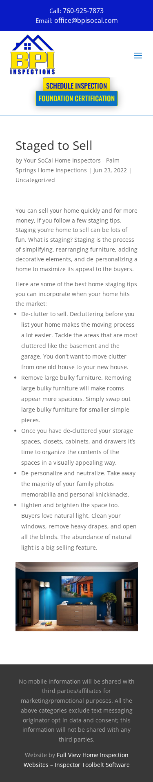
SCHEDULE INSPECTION (76, 85)
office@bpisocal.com (86, 20)
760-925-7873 (83, 10)
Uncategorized (35, 180)
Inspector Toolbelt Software (92, 765)
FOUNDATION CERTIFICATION (77, 98)
